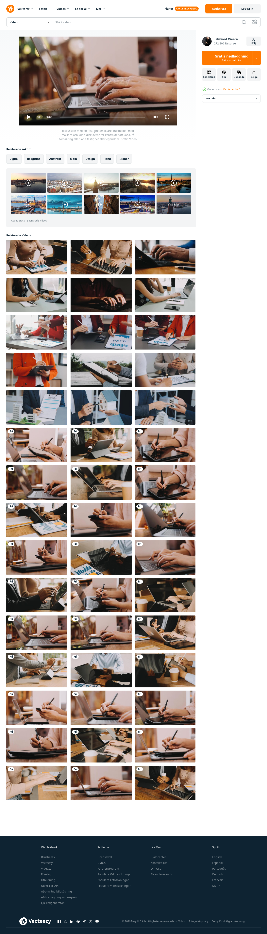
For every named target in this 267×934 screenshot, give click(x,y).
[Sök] (244, 22)
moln (73, 159)
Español (217, 863)
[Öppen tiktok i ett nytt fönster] (84, 921)
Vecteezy (47, 863)
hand (107, 159)
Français (217, 880)
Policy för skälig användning (228, 921)
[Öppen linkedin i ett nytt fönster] (71, 921)
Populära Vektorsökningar (114, 874)
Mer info (210, 98)
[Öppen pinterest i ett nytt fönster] (78, 921)
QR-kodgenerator (52, 903)
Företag (46, 874)
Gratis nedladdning (231, 58)
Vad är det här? (231, 89)
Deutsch (217, 874)
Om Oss (156, 868)
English (217, 857)
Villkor (182, 921)
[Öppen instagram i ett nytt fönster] (65, 921)
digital (13, 159)
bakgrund (34, 159)
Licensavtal (104, 857)
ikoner (124, 159)
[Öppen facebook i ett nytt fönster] (59, 921)
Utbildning (48, 880)
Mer (98, 9)
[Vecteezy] (10, 9)
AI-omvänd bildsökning (56, 891)
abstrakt (55, 159)
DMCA (101, 863)
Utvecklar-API (50, 886)
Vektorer (23, 9)
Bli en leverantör (162, 874)
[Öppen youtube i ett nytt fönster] (97, 921)
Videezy (46, 868)
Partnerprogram (108, 868)
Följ (253, 43)
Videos (61, 9)
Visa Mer (173, 204)
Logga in (247, 8)
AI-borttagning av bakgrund (59, 897)
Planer (168, 8)
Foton (43, 9)
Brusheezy (48, 857)
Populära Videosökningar (114, 886)
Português (219, 868)
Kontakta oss (159, 863)
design (90, 159)
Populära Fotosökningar (113, 880)
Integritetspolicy (198, 921)
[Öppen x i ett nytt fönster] (90, 921)
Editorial (81, 9)
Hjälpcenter (158, 857)
